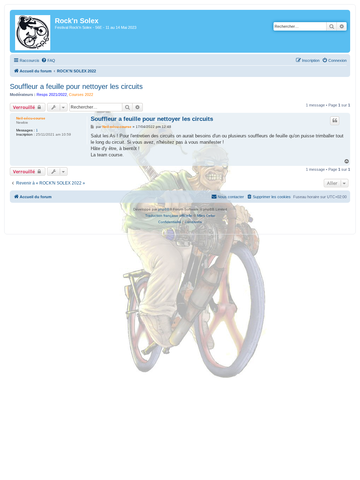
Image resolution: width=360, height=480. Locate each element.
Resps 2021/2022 (52, 94)
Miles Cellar (206, 216)
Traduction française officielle (168, 216)
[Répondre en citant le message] (334, 120)
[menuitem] (48, 60)
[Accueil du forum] (33, 31)
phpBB (163, 209)
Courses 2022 (81, 94)
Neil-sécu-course (30, 118)
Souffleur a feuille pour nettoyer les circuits (76, 86)
